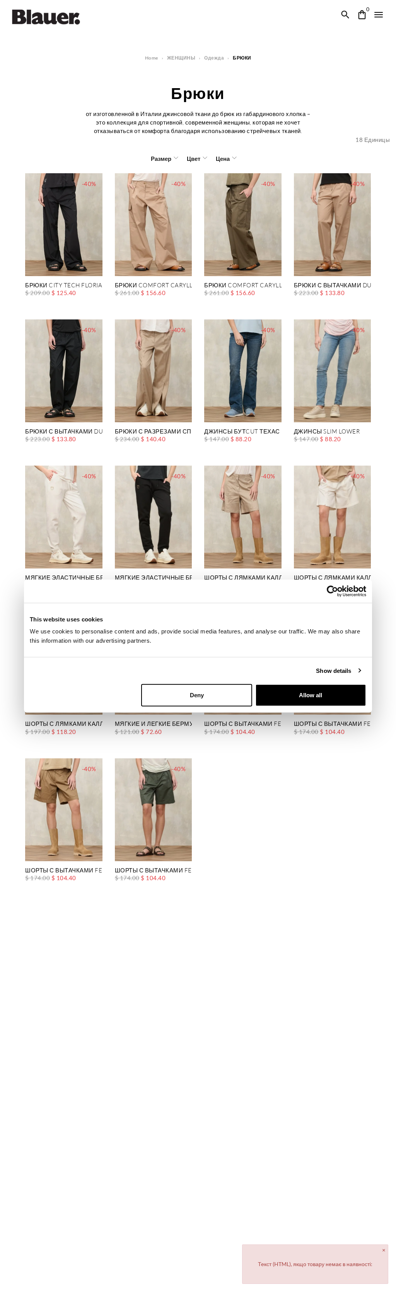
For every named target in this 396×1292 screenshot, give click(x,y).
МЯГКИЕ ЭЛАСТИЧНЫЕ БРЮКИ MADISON (63, 578)
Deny (197, 695)
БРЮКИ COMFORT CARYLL (153, 285)
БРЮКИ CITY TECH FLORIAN (63, 285)
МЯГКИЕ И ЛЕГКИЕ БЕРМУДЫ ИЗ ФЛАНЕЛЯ (153, 724)
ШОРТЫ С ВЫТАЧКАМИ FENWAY (243, 724)
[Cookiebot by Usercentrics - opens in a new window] (332, 591)
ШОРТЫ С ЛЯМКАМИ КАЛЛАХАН (243, 578)
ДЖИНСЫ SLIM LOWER (327, 431)
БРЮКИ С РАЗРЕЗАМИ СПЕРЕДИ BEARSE (153, 431)
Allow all (310, 695)
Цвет (193, 158)
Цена (223, 158)
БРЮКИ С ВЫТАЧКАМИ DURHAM (332, 285)
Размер (161, 158)
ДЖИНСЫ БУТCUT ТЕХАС (242, 431)
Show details (333, 670)
